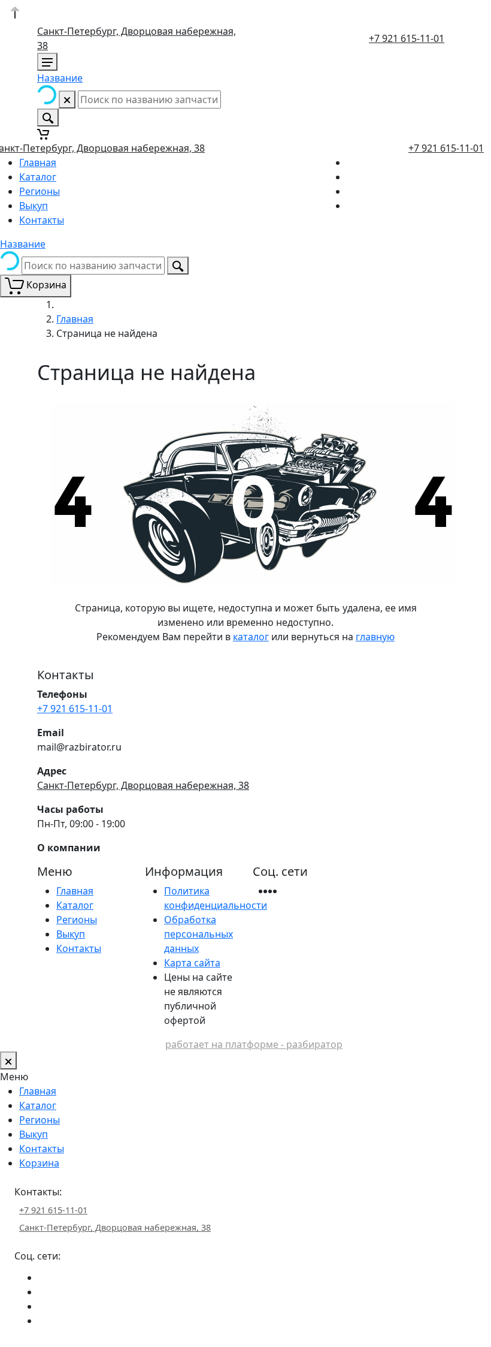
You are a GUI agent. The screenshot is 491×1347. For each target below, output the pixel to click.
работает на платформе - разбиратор (254, 1044)
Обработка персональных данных (198, 934)
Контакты (41, 220)
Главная (37, 162)
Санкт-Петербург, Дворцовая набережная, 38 (143, 785)
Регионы (39, 191)
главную (375, 636)
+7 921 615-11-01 (406, 38)
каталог (251, 636)
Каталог (37, 176)
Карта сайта (192, 962)
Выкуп (33, 205)
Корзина (39, 1163)
